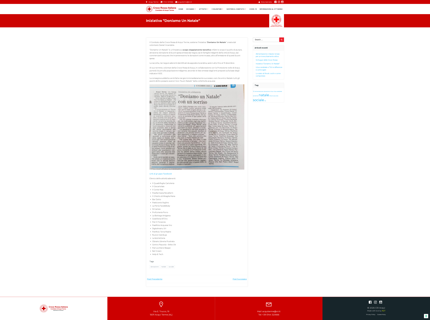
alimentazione (259, 91)
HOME (180, 9)
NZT (383, 311)
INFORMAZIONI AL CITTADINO (271, 9)
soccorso (275, 96)
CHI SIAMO (190, 9)
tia (265, 101)
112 (254, 91)
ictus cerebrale (277, 91)
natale (163, 267)
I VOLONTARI (217, 9)
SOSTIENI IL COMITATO (235, 9)
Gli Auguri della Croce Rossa (266, 60)
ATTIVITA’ (203, 9)
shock (271, 96)
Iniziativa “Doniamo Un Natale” (268, 64)
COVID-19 (253, 9)
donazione (154, 267)
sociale (171, 267)
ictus (271, 91)
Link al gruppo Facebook (160, 174)
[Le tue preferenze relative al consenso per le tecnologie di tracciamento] (426, 316)
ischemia (255, 96)
